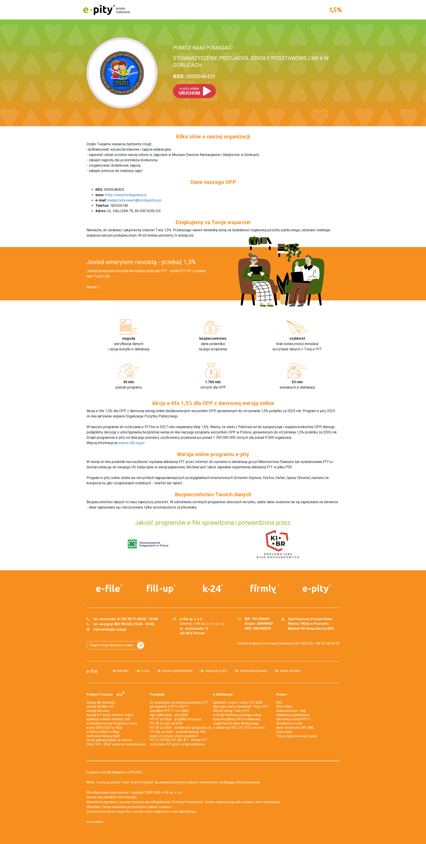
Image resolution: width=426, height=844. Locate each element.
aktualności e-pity (289, 723)
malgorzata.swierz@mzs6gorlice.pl (134, 200)
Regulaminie (161, 802)
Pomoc (281, 694)
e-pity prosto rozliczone (106, 10)
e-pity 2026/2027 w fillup (104, 728)
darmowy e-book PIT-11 (293, 719)
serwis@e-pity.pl (113, 629)
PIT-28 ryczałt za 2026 (166, 723)
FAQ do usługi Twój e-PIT (231, 711)
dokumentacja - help (291, 711)
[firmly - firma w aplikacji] (265, 589)
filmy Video (284, 706)
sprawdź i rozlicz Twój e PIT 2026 (237, 702)
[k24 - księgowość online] (213, 588)
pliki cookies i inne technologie (258, 802)
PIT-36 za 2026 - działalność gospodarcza (180, 728)
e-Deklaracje (223, 694)
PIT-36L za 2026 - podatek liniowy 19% (177, 732)
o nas (145, 671)
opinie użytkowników (177, 671)
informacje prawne (253, 671)
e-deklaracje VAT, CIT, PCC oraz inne (239, 728)
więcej (92, 287)
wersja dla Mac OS (100, 706)
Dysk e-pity (284, 732)
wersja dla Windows (101, 702)
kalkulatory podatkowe (292, 715)
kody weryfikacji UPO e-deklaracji (236, 719)
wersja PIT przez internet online (110, 715)
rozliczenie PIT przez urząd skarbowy (177, 744)
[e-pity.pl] (316, 589)
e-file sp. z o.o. (172, 792)
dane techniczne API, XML (295, 728)
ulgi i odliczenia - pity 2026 (169, 715)
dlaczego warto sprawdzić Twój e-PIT (241, 706)
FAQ (279, 702)
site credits (95, 822)
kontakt (123, 671)
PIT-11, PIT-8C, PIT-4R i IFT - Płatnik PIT (178, 740)
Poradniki (157, 694)
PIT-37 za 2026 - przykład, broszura (175, 719)
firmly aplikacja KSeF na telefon (109, 740)
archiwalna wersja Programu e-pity (112, 723)
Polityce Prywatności (187, 802)
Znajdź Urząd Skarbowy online (111, 645)
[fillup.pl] (161, 589)
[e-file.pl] (109, 588)
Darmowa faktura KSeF (103, 736)
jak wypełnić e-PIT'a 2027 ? (169, 706)
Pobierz (106, 693)
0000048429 (194, 76)
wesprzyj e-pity (216, 671)
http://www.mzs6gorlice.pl (125, 195)
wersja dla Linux (98, 711)
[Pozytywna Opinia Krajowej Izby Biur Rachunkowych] (277, 544)
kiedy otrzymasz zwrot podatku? (174, 736)
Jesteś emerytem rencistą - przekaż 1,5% (141, 262)
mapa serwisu (290, 671)
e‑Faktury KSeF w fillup (103, 732)
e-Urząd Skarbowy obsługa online (237, 715)
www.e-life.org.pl (131, 443)
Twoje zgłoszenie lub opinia (296, 736)
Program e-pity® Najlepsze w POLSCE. (114, 772)
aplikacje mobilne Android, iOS (108, 719)
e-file (92, 671)
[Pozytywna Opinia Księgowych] (148, 544)
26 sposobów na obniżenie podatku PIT (179, 702)
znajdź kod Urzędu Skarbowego (236, 723)
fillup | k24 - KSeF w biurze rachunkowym (116, 744)
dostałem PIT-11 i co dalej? (169, 711)
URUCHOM (189, 91)
